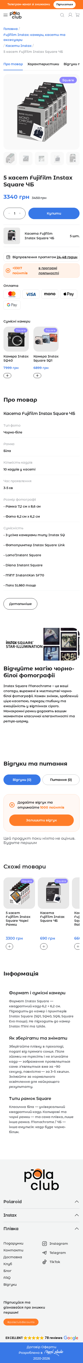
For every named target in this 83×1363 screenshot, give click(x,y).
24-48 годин (67, 257)
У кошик (7, 375)
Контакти (13, 1250)
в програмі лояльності (49, 270)
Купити (54, 213)
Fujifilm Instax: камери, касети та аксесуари (34, 37)
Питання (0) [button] (61, 780)
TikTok (55, 1262)
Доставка (12, 1257)
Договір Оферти (41, 1347)
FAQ (7, 1278)
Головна (10, 29)
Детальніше (20, 604)
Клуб (7, 1264)
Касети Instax (19, 46)
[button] (41, 1338)
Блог (7, 1271)
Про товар (13, 64)
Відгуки (10, 1284)
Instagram (59, 1244)
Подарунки (13, 1243)
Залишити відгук (41, 820)
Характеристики (43, 64)
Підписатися (64, 4)
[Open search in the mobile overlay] (62, 15)
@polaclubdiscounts (21, 1322)
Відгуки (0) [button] (22, 780)
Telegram (58, 1253)
